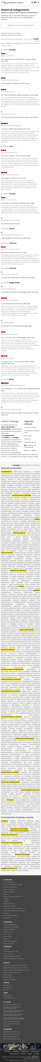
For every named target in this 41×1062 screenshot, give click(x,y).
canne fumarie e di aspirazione (18, 598)
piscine (32, 511)
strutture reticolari (7, 812)
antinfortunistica (6, 774)
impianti (36, 590)
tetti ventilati (30, 584)
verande (12, 648)
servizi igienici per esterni (25, 517)
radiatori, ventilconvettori (30, 620)
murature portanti (12, 725)
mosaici (20, 823)
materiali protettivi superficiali (23, 685)
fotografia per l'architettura (23, 845)
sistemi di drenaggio (25, 675)
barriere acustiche (27, 497)
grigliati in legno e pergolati (16, 505)
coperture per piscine (12, 501)
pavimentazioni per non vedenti (25, 762)
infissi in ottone (22, 638)
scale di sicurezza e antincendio (24, 786)
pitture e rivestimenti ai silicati (19, 658)
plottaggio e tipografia (31, 847)
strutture (10, 800)
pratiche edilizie (7, 849)
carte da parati (22, 650)
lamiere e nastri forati (17, 701)
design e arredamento (16, 858)
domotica (4, 608)
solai (15, 806)
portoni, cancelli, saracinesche (20, 646)
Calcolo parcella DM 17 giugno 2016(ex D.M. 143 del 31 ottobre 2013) (13, 1011)
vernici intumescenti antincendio (20, 667)
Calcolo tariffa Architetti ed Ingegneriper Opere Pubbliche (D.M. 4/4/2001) (13, 1018)
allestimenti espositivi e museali (27, 472)
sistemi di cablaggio (9, 624)
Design (5, 894)
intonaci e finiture (8, 650)
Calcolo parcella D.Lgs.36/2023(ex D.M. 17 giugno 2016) (12, 1007)
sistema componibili (23, 491)
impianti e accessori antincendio (27, 610)
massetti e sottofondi (32, 709)
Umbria (37, 43)
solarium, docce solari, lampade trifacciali (20, 530)
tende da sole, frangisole (20, 519)
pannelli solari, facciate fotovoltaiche (20, 616)
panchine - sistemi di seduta (21, 509)
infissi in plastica (34, 638)
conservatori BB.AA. (24, 856)
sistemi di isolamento (30, 677)
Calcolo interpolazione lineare (11, 1024)
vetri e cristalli (23, 648)
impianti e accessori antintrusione (13, 612)
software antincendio (24, 555)
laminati (24, 590)
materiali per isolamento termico (28, 673)
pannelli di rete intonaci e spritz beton (25, 656)
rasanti (20, 659)
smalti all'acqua (25, 663)
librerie (3, 485)
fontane (4, 503)
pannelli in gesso (26, 727)
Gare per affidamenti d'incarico (12, 972)
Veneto (3, 46)
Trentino (31, 43)
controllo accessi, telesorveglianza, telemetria (20, 603)
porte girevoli (21, 642)
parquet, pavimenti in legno (28, 746)
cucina (21, 586)
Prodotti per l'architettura (10, 915)
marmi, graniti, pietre (15, 743)
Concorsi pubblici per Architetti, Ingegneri (15, 965)
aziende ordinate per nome (10, 33)
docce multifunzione (32, 525)
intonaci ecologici (8, 654)
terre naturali (6, 549)
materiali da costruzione (10, 691)
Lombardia (31, 39)
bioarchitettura (19, 533)
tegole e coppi (7, 584)
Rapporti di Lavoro (8, 977)
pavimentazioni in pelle (10, 758)
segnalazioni (25, 1051)
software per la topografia (22, 569)
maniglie (10, 485)
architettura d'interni (8, 856)
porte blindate (10, 642)
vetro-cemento (34, 715)
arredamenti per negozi (10, 476)
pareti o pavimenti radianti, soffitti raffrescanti (20, 617)
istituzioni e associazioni (19, 831)
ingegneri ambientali (9, 862)
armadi (13, 474)
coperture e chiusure (18, 570)
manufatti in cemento (31, 705)
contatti (36, 1054)
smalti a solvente (12, 663)
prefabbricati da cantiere (17, 778)
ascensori (25, 782)
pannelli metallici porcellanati (20, 729)
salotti (16, 489)
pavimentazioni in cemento (27, 750)
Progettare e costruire (9, 906)
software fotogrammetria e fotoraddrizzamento (23, 563)
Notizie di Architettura (9, 889)
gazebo (11, 503)
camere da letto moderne (21, 478)
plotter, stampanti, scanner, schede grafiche (20, 793)
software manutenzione (17, 567)
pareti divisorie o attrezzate (28, 487)
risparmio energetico (14, 545)
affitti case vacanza (25, 868)
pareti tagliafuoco (19, 731)
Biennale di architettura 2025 (11, 1032)
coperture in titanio (8, 578)
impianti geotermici (22, 614)
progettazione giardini (18, 864)
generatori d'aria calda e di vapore (21, 608)
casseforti (26, 480)
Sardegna (15, 43)
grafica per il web (33, 860)
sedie (29, 489)
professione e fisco (8, 943)
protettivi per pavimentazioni (27, 770)
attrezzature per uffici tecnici (12, 792)
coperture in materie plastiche (12, 576)
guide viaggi (10, 870)
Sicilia (20, 43)
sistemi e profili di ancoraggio (29, 733)
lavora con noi (14, 1054)
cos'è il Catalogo (10, 421)
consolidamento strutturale (10, 681)
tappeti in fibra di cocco (31, 547)
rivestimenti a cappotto (9, 733)
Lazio (26, 39)
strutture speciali (21, 812)
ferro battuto (17, 483)
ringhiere (9, 786)
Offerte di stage (7, 975)
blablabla (6, 939)
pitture (3, 658)
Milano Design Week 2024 (10, 1036)
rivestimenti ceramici (32, 659)
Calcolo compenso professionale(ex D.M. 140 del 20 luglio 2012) (13, 1014)
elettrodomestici (14, 590)
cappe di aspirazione (9, 588)
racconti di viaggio (21, 870)
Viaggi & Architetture (9, 892)
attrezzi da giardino (13, 497)
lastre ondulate (17, 582)
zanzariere (36, 648)
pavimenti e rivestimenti (24, 739)
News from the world (9, 903)
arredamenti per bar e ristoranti (28, 474)
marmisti (13, 823)
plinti (32, 804)
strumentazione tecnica (30, 790)
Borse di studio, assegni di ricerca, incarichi (15, 968)
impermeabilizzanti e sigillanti (19, 671)
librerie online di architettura (11, 839)
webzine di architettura (26, 841)
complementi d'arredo (9, 482)
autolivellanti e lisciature (25, 741)
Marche (37, 41)
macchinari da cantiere (21, 776)
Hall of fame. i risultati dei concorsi (13, 908)
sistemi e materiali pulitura (28, 689)
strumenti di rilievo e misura (28, 780)
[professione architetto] (14, 3)
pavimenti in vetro (8, 766)
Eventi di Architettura (9, 882)
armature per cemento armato (21, 693)
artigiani (4, 821)
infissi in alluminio (28, 636)
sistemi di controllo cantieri (29, 624)
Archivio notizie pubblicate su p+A (13, 896)
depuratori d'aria (20, 606)
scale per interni (11, 788)
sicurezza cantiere (33, 778)
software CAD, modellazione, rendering (20, 556)
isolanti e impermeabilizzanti (12, 669)
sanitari (26, 527)
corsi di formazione (33, 535)
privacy (23, 1054)
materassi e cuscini (21, 485)
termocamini (25, 628)
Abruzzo (4, 39)
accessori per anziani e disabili (13, 521)
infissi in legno (11, 638)
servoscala (22, 788)
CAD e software (7, 553)
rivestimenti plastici (24, 661)
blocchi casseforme (32, 717)
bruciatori (23, 596)
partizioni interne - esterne (11, 717)
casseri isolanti (6, 697)
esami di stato (7, 936)
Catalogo (6, 901)
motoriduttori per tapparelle (20, 640)
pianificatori (5, 864)
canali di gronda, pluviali (18, 572)
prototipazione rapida (22, 849)
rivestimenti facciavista (10, 515)
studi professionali (22, 854)
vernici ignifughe (33, 665)
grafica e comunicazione (17, 860)
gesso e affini (30, 699)
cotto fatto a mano (10, 537)
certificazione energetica (10, 941)
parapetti (36, 509)
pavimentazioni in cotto (10, 752)
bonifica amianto (32, 679)
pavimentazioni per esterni (11, 511)
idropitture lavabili (33, 652)
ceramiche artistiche (26, 821)
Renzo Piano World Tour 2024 (11, 1034)
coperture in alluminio (17, 574)
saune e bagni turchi (25, 529)
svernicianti (36, 663)
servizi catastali (24, 851)
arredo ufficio (25, 476)
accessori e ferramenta (18, 632)
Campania (15, 39)
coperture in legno (33, 574)
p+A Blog (5, 899)
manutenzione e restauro (11, 679)
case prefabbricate (22, 800)
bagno (37, 519)
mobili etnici (35, 485)
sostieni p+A (35, 1051)
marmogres (27, 743)
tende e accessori (21, 493)
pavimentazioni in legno (30, 756)
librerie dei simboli (8, 954)
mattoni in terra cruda (31, 541)
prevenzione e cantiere (10, 772)
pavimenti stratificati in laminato (28, 766)
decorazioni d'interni (32, 482)
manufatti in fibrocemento (11, 707)
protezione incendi (17, 687)
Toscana (26, 43)
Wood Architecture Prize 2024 (11, 1039)
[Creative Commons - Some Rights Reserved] (35, 1057)
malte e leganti (25, 703)
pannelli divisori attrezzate (30, 725)
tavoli (33, 491)
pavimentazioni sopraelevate (11, 764)
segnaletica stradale (8, 517)
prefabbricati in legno (15, 513)
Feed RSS (6, 990)
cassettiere (36, 480)
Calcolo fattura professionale (11, 1004)
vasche (30, 531)
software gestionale (8, 565)
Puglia (9, 43)
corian (37, 741)
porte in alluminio (33, 642)
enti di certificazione (17, 833)
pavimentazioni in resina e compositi (14, 760)
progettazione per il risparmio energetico (20, 865)
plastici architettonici (14, 847)
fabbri (38, 821)
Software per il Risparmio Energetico (13, 958)
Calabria (9, 39)
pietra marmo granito (24, 711)
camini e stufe (14, 480)
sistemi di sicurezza (8, 780)
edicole (31, 501)
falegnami (4, 823)
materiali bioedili (21, 539)
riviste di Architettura (9, 835)
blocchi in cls (6, 719)
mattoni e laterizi (8, 711)
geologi (28, 858)
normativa (4, 543)
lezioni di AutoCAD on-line (10, 951)
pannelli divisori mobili (9, 727)
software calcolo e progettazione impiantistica (20, 558)
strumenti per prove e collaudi (14, 796)
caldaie (29, 596)
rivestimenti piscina (31, 515)
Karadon (4, 743)
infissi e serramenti (26, 630)
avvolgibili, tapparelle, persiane (24, 634)
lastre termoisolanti (32, 582)
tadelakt (27, 825)
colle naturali (21, 535)
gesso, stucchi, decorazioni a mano (13, 652)
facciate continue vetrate (10, 721)
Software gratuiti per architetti (11, 956)
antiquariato (5, 474)
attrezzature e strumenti (22, 774)
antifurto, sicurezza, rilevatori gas (14, 594)
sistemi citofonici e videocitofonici (28, 622)
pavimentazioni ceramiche (12, 748)
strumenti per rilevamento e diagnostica (20, 797)
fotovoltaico (5, 539)
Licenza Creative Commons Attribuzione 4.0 (31, 1058)
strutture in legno (24, 806)
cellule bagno (25, 523)
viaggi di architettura (9, 929)
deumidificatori (34, 606)
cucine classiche (26, 588)
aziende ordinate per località (11, 35)
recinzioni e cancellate (32, 513)
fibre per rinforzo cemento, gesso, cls (20, 698)
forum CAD (6, 949)
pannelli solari (15, 543)
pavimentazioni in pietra (30, 758)
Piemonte (4, 43)
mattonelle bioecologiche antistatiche (20, 540)
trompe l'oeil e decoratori (17, 827)
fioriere (37, 501)
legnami (15, 703)
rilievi (15, 851)
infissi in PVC (5, 640)
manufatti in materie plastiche (12, 709)
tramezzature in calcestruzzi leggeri (14, 735)
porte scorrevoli (29, 644)
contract (21, 482)
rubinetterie (18, 527)
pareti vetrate (34, 731)
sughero (18, 547)
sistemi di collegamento (10, 782)
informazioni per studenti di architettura (25, 837)
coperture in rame (33, 576)
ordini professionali (33, 833)
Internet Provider (20, 553)
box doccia (15, 523)
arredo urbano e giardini (21, 495)
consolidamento (20, 802)
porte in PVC (17, 644)
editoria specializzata (31, 537)
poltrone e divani (7, 489)
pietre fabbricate (8, 768)
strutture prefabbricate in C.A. (27, 810)
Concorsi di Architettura (10, 887)
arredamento (6, 472)
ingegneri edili (24, 862)
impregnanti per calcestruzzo (19, 683)
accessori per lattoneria (30, 772)
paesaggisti (35, 862)
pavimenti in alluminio (31, 764)
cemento (16, 697)
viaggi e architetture (9, 868)
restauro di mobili (18, 825)
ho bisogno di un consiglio (11, 927)
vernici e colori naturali (29, 551)
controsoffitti (35, 650)
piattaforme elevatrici (26, 784)
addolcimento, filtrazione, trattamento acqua (20, 592)
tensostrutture (19, 584)
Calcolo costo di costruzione (11, 1021)
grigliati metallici (34, 505)
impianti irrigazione (28, 507)
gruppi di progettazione (10, 924)
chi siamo (8, 1051)
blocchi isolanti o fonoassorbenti (27, 719)
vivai (32, 519)
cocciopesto (11, 535)
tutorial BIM (6, 1026)
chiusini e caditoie (21, 499)
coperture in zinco (24, 578)
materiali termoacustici (9, 675)
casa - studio (7, 934)
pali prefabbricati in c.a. (20, 804)
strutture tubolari (34, 812)
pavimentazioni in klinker (10, 756)
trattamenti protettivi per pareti (13, 665)
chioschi (10, 499)
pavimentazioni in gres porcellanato (25, 754)
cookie (30, 1054)
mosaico (10, 746)
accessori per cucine (32, 586)
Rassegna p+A (7, 918)
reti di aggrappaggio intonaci (26, 713)
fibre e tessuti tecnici (28, 697)
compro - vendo (8, 932)
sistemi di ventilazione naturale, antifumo (17, 626)
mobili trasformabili (8, 487)
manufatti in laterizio (31, 707)
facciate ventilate (27, 721)
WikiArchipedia (7, 995)
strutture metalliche (21, 808)
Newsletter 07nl (7, 985)
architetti (36, 854)
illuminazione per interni (31, 483)
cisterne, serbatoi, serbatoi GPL (26, 600)
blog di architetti (25, 835)
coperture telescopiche (20, 580)
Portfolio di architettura (9, 979)
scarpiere (22, 489)
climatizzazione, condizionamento (13, 602)
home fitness (6, 527)
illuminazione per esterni (10, 507)
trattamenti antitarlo (19, 549)
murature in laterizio (22, 723)
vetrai (31, 827)
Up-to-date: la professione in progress (14, 911)
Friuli (20, 39)
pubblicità (16, 1051)
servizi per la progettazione (11, 843)
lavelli (30, 590)
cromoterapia (19, 525)
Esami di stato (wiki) (9, 998)
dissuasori (24, 501)
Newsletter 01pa (7, 987)
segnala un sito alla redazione (20, 25)
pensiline (25, 511)
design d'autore (6, 483)
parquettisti (28, 823)
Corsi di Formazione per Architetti (12, 884)
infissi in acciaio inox (14, 636)
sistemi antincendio (8, 622)
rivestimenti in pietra (8, 661)
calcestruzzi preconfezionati (29, 695)
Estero (9, 46)
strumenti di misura (32, 794)
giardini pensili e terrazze (24, 503)
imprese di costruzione (19, 829)
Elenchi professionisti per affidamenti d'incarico (16, 970)
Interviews (6, 913)
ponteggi (4, 778)
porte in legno (6, 644)
